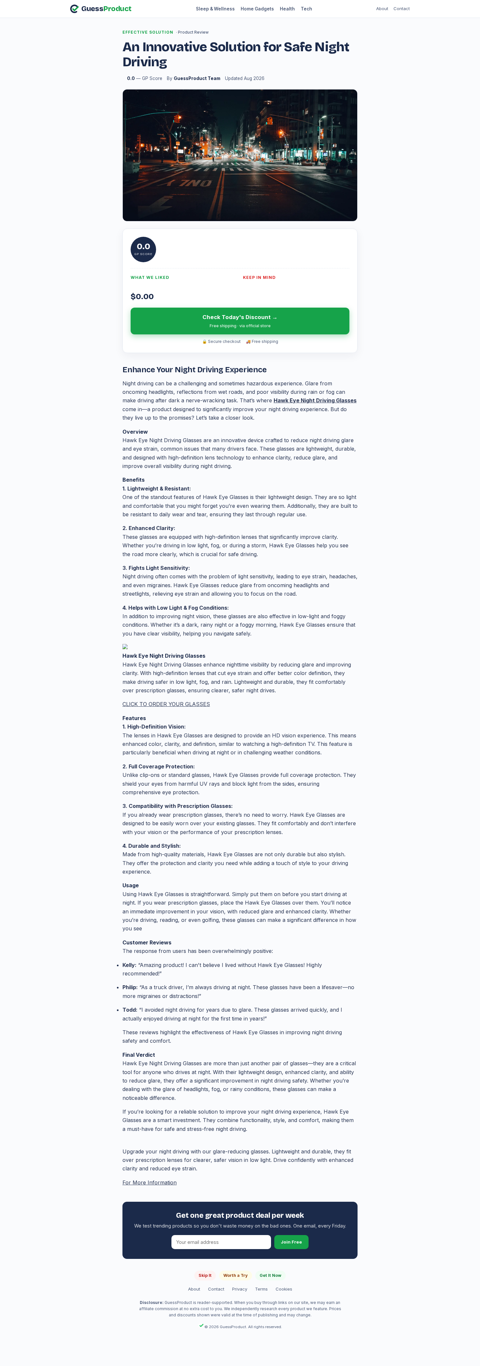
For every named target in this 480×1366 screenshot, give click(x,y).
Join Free (291, 1242)
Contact (401, 8)
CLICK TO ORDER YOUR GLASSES (166, 704)
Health (287, 8)
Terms (261, 1289)
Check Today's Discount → (240, 321)
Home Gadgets (257, 8)
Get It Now (270, 1275)
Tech (306, 8)
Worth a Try (235, 1275)
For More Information (149, 1182)
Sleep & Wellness (215, 8)
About (382, 8)
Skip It (205, 1275)
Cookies (284, 1289)
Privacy (239, 1289)
